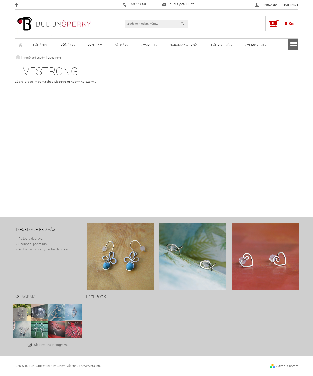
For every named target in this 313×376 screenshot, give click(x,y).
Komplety (149, 45)
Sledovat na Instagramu (51, 345)
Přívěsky (68, 45)
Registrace (290, 4)
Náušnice (41, 45)
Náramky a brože (184, 45)
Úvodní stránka (21, 45)
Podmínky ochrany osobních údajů (43, 249)
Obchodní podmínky (32, 244)
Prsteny (95, 45)
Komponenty (256, 45)
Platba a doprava (30, 238)
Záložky (121, 45)
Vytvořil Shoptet (287, 366)
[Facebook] (17, 4)
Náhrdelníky (222, 45)
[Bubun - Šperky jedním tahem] (54, 26)
